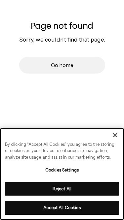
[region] (62, 174)
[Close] (115, 135)
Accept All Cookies (61, 207)
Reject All (62, 188)
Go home (62, 65)
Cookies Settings (62, 170)
